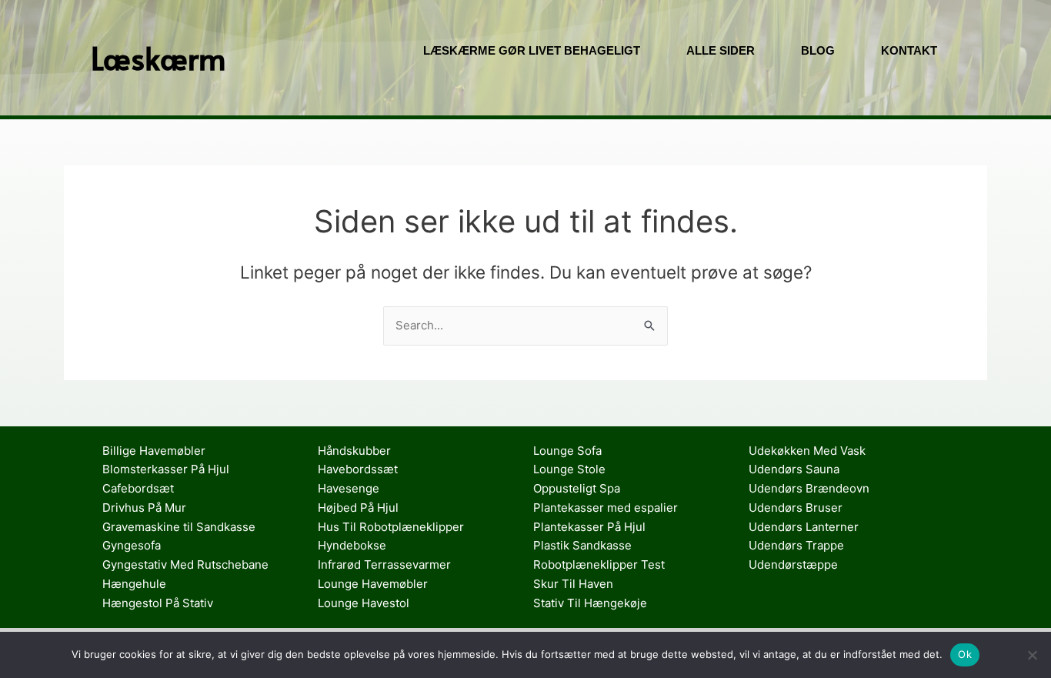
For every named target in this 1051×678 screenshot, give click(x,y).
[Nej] (1031, 655)
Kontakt (909, 50)
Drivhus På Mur (144, 507)
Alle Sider (720, 50)
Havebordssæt (358, 469)
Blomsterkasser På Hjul (165, 469)
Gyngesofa (131, 545)
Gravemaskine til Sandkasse (178, 526)
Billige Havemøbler (153, 450)
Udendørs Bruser (795, 507)
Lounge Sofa (567, 450)
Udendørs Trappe (796, 545)
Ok (965, 654)
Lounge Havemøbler (373, 583)
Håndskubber (354, 450)
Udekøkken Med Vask (807, 450)
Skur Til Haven (573, 583)
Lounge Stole (569, 469)
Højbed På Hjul (358, 507)
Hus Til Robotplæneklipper (391, 526)
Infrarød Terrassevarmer (384, 564)
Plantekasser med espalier (605, 507)
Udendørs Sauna (794, 469)
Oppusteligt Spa (576, 488)
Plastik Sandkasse (582, 545)
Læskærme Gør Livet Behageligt (531, 50)
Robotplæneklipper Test (599, 564)
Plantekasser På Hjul (589, 526)
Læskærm (158, 57)
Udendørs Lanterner (804, 526)
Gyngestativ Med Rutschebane (185, 564)
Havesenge (348, 488)
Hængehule (134, 583)
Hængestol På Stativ (157, 603)
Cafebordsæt (138, 488)
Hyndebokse (352, 545)
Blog (818, 50)
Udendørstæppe (793, 564)
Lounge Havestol (363, 603)
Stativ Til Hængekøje (590, 603)
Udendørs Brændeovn (809, 488)
